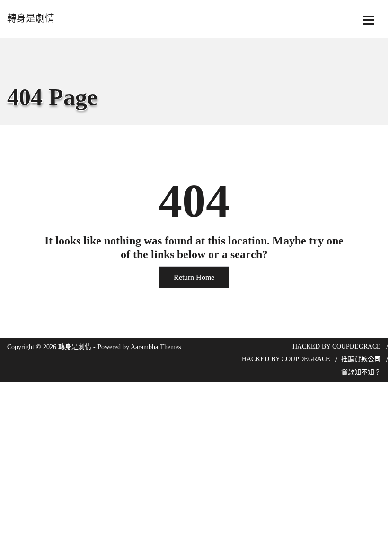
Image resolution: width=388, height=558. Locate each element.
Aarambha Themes (156, 346)
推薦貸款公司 (361, 359)
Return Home (194, 277)
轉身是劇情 (30, 18)
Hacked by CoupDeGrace (336, 346)
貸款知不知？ (361, 372)
